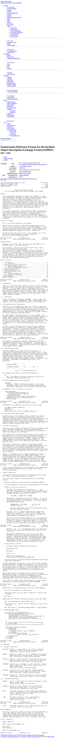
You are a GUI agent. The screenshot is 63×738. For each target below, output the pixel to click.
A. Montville (22, 166)
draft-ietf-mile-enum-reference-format (31, 164)
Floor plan (10, 80)
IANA (33, 735)
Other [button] (5, 100)
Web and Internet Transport (14, 17)
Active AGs (13, 27)
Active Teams (14, 36)
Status (5, 157)
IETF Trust (22, 735)
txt (20, 171)
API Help (9, 113)
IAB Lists (13, 134)
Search (9, 55)
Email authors (4, 178)
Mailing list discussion (25, 173)
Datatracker (18, 3)
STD (8, 74)
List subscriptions (11, 129)
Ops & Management (12, 13)
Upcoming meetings (12, 91)
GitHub (49, 736)
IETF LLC (10, 23)
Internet (9, 11)
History (6, 160)
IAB (8, 20)
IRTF (8, 22)
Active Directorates (15, 30)
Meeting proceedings (12, 99)
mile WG (44, 164)
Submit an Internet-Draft (13, 58)
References (19, 178)
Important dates (11, 83)
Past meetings (10, 97)
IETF (2, 735)
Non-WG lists (10, 52)
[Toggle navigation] (1, 143)
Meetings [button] (6, 75)
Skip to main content (6, 1)
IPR (15, 178)
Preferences (10, 126)
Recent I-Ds (10, 57)
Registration (10, 81)
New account (10, 128)
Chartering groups (12, 42)
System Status (35, 736)
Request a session (11, 84)
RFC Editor (10, 24)
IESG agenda (10, 105)
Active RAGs (14, 35)
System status (10, 116)
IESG (8, 19)
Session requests (11, 86)
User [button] (5, 122)
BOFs (8, 43)
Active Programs (14, 33)
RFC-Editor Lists (14, 135)
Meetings (12, 112)
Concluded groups (12, 51)
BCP (11, 74)
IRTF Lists (13, 132)
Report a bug (10, 121)
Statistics (9, 109)
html (22, 171)
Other (8, 26)
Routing (9, 14)
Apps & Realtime (11, 8)
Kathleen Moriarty (24, 175)
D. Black (29, 166)
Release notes (10, 115)
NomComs (10, 106)
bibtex (29, 171)
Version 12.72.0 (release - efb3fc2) (23, 736)
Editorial (9, 68)
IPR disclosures (11, 102)
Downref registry (11, 107)
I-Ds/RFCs (13, 110)
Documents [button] (7, 54)
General (9, 10)
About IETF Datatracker (7, 736)
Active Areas (13, 29)
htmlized (25, 171)
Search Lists (33, 178)
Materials (9, 78)
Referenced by (26, 178)
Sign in (9, 124)
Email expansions (8, 158)
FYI (14, 74)
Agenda (9, 77)
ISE (8, 67)
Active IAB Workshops (16, 32)
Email (52, 736)
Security (9, 16)
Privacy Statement (39, 735)
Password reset (11, 125)
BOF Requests (11, 45)
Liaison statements (12, 103)
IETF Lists (13, 131)
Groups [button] (6, 5)
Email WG (11, 178)
